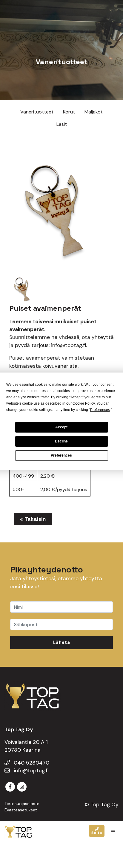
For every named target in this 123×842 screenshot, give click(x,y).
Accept (61, 427)
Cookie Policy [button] (84, 403)
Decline (61, 441)
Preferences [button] (100, 410)
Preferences (61, 455)
